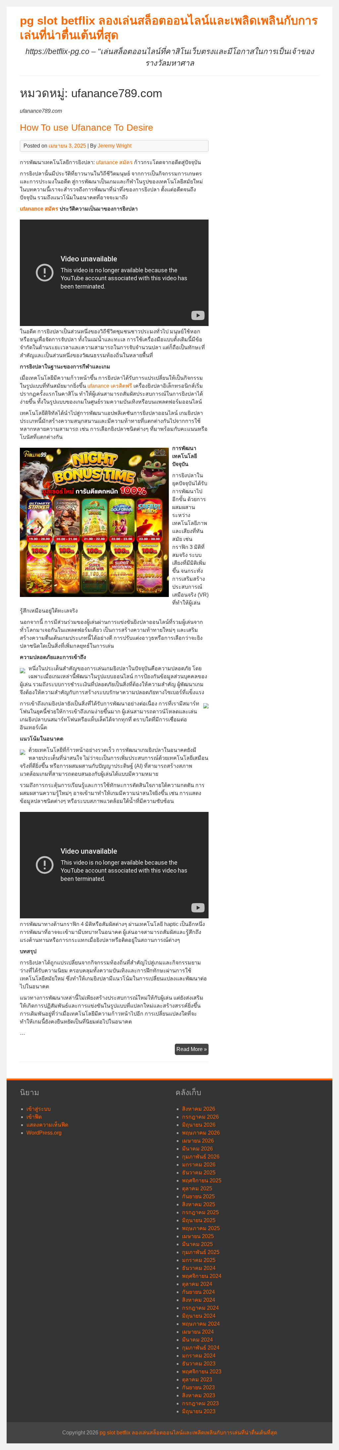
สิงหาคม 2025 (198, 1204)
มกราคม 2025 (199, 1260)
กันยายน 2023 (198, 1387)
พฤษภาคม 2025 (201, 1228)
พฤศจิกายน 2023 (201, 1371)
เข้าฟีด (34, 1117)
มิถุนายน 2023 (199, 1411)
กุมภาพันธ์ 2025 (200, 1252)
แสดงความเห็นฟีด (47, 1125)
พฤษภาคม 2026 (201, 1133)
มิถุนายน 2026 (199, 1125)
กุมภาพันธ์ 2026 (200, 1156)
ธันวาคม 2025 (199, 1172)
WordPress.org (44, 1133)
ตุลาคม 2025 (197, 1188)
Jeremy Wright (114, 146)
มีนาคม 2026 (197, 1149)
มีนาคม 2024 (197, 1340)
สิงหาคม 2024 (198, 1300)
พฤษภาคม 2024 (201, 1324)
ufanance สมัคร (114, 162)
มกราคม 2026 (199, 1164)
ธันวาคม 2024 (199, 1268)
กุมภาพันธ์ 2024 (200, 1348)
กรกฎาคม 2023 (200, 1403)
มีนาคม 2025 (197, 1244)
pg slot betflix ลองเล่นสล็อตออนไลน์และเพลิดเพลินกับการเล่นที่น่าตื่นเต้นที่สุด (188, 1432)
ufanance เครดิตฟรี (109, 386)
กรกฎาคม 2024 (200, 1308)
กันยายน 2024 (198, 1292)
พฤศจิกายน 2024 (201, 1276)
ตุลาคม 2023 (197, 1379)
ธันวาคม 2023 (199, 1363)
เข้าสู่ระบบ (38, 1109)
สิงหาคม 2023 (198, 1395)
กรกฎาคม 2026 (200, 1117)
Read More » (192, 1050)
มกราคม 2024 (199, 1355)
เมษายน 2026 (198, 1141)
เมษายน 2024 (198, 1332)
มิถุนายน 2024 (199, 1316)
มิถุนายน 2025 (199, 1220)
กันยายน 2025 (198, 1196)
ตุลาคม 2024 (197, 1284)
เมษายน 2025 (198, 1236)
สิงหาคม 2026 (198, 1109)
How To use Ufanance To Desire (86, 127)
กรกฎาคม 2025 (200, 1212)
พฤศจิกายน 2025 (201, 1180)
